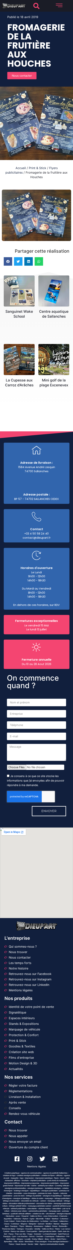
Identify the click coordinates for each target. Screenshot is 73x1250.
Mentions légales (36, 1166)
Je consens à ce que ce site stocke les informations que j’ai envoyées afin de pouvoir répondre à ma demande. (35, 781)
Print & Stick (37, 168)
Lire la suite (20, 283)
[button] (36, 6)
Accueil (21, 168)
